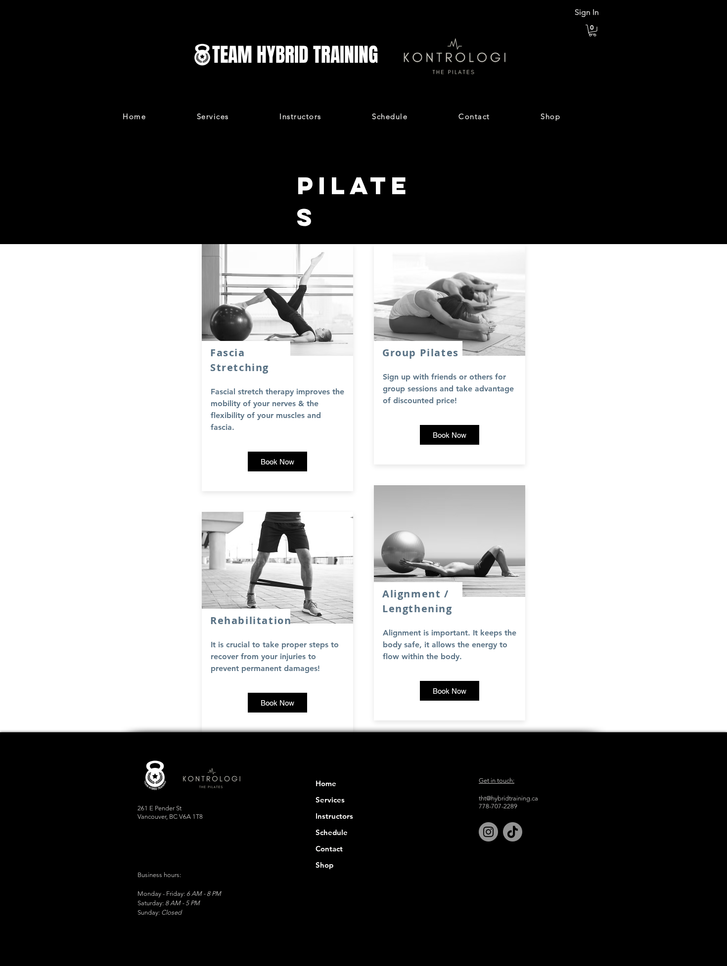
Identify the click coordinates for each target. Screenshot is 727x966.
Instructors (334, 816)
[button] (592, 31)
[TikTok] (512, 831)
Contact (329, 848)
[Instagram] (488, 831)
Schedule (332, 832)
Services (330, 799)
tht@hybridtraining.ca (508, 798)
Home (326, 783)
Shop (324, 865)
